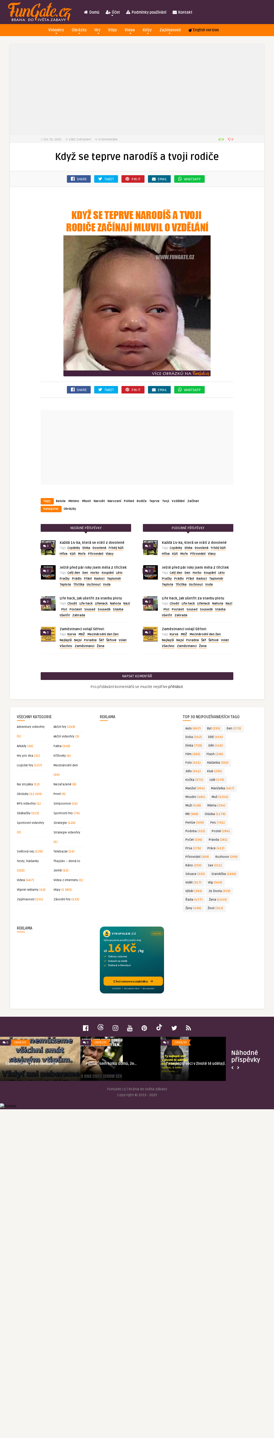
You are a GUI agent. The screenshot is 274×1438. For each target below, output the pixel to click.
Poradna (90, 640)
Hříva (63, 554)
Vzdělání (178, 501)
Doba (193, 737)
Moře (82, 554)
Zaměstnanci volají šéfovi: (82, 629)
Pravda (218, 840)
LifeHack (101, 604)
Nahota (115, 604)
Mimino (73, 501)
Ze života (219, 891)
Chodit (72, 604)
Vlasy (109, 554)
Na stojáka (25, 784)
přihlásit (175, 686)
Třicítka (78, 585)
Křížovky (60, 756)
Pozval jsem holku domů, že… (111, 1063)
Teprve (154, 501)
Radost (99, 579)
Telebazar (61, 852)
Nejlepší (66, 640)
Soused (89, 609)
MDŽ (81, 634)
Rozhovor (226, 857)
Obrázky (79, 30)
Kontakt (184, 12)
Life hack (86, 604)
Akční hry (60, 727)
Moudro (195, 797)
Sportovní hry (63, 813)
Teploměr (114, 579)
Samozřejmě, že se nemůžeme (32, 1063)
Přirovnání (95, 554)
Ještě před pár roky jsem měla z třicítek (93, 567)
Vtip (215, 883)
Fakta (58, 746)
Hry (97, 30)
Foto (193, 763)
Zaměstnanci (84, 646)
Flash (215, 754)
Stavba (118, 609)
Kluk (214, 771)
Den (85, 573)
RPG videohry (26, 804)
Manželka (222, 788)
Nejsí (78, 640)
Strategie (60, 823)
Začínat (193, 501)
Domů (94, 12)
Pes (217, 823)
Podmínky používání (148, 12)
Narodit (99, 501)
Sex (215, 865)
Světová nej (25, 852)
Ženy (193, 908)
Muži (193, 806)
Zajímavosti (170, 30)
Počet (193, 840)
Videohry (56, 30)
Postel (221, 831)
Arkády (21, 746)
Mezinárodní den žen (103, 634)
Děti (215, 746)
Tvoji (165, 501)
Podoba (195, 831)
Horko (94, 573)
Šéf (101, 640)
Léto (119, 573)
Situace (195, 874)
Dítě (215, 737)
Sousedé (104, 609)
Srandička (223, 874)
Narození (114, 501)
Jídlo (193, 771)
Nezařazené (62, 784)
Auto (193, 728)
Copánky (73, 548)
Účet (115, 12)
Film (192, 754)
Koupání (108, 573)
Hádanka (218, 763)
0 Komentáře (108, 139)
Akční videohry (64, 737)
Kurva (71, 634)
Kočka (194, 780)
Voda (107, 585)
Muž (220, 797)
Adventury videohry (31, 727)
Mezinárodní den (66, 765)
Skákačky (24, 813)
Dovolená (99, 548)
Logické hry (25, 765)
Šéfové (111, 640)
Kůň (72, 554)
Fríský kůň (116, 548)
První (57, 794)
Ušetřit (65, 615)
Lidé (217, 780)
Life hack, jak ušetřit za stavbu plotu (91, 598)
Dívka (86, 548)
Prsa (193, 848)
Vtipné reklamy (28, 890)
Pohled (129, 501)
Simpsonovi (62, 804)
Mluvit (86, 501)
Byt (213, 728)
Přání (88, 579)
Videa (130, 30)
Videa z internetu (66, 880)
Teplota (65, 585)
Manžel (195, 788)
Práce (215, 848)
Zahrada (78, 615)
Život (215, 908)
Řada (194, 900)
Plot (64, 609)
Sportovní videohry (30, 823)
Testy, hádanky (28, 861)
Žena (100, 646)
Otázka (215, 814)
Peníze (194, 823)
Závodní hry (62, 899)
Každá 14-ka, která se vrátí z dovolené (92, 543)
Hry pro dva (25, 756)
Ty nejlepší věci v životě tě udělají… (196, 1063)
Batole (61, 501)
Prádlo (77, 579)
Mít (191, 814)
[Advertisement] (137, 89)
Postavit (76, 609)
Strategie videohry (67, 833)
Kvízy (147, 30)
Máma (216, 806)
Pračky (65, 579)
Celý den (73, 573)
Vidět (193, 883)
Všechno (66, 646)
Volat (123, 640)
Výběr (193, 891)
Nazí (126, 604)
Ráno (193, 865)
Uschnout (94, 585)
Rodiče (142, 501)
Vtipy (112, 30)
